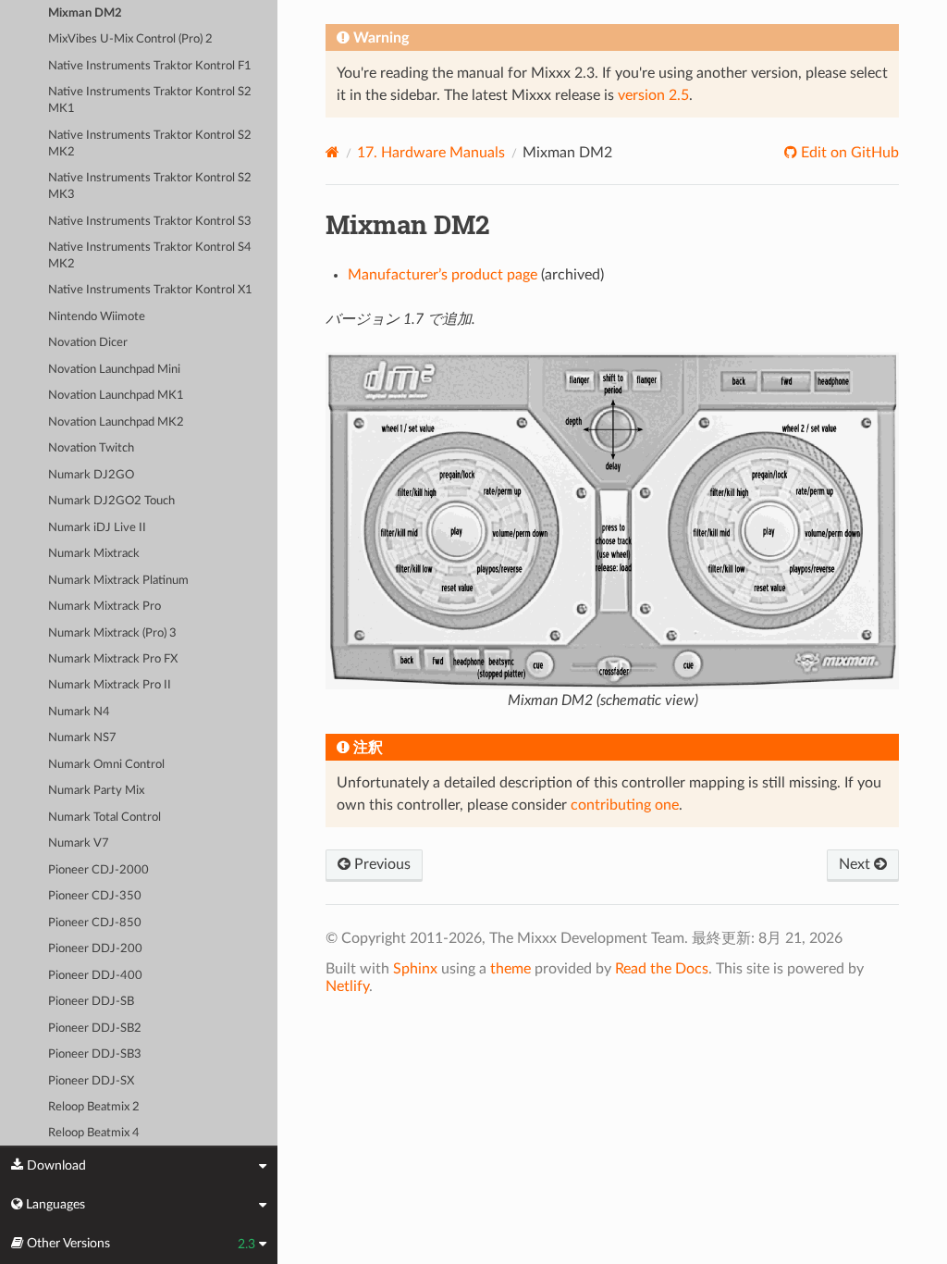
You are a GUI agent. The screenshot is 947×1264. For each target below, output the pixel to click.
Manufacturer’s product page (442, 274)
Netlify (347, 986)
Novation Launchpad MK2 (116, 422)
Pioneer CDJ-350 (94, 896)
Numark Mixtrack (94, 554)
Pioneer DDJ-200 (95, 949)
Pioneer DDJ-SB (91, 1002)
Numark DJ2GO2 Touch (111, 501)
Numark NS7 (82, 738)
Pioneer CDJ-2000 (98, 870)
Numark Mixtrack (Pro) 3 (112, 633)
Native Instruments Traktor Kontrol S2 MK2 (150, 144)
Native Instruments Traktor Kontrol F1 (150, 66)
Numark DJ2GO (91, 475)
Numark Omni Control (106, 765)
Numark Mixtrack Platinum (118, 581)
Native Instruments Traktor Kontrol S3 (150, 222)
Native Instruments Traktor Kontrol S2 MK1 (150, 100)
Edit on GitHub (848, 152)
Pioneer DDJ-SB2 (94, 1028)
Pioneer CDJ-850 (94, 923)
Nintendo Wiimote (96, 317)
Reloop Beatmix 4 (94, 1133)
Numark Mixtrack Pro (104, 607)
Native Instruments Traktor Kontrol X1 (150, 290)
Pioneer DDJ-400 (95, 976)
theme (510, 968)
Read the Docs (661, 968)
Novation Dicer (88, 343)
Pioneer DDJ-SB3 (94, 1054)
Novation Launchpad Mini (114, 370)
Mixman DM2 (85, 13)
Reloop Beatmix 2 (94, 1107)
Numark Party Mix (96, 791)
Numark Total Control (104, 818)
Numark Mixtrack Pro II (109, 685)
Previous (381, 864)
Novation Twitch (91, 448)
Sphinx (415, 968)
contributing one (625, 805)
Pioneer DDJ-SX (91, 1081)
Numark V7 (78, 843)
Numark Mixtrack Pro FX (113, 659)
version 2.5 (653, 95)
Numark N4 (79, 712)
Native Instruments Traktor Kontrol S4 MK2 (150, 256)
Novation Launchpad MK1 (116, 396)
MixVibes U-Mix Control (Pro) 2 (130, 39)
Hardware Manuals (431, 152)
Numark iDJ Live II (97, 528)
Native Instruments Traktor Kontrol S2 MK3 (150, 186)
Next (856, 864)
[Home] (332, 152)
